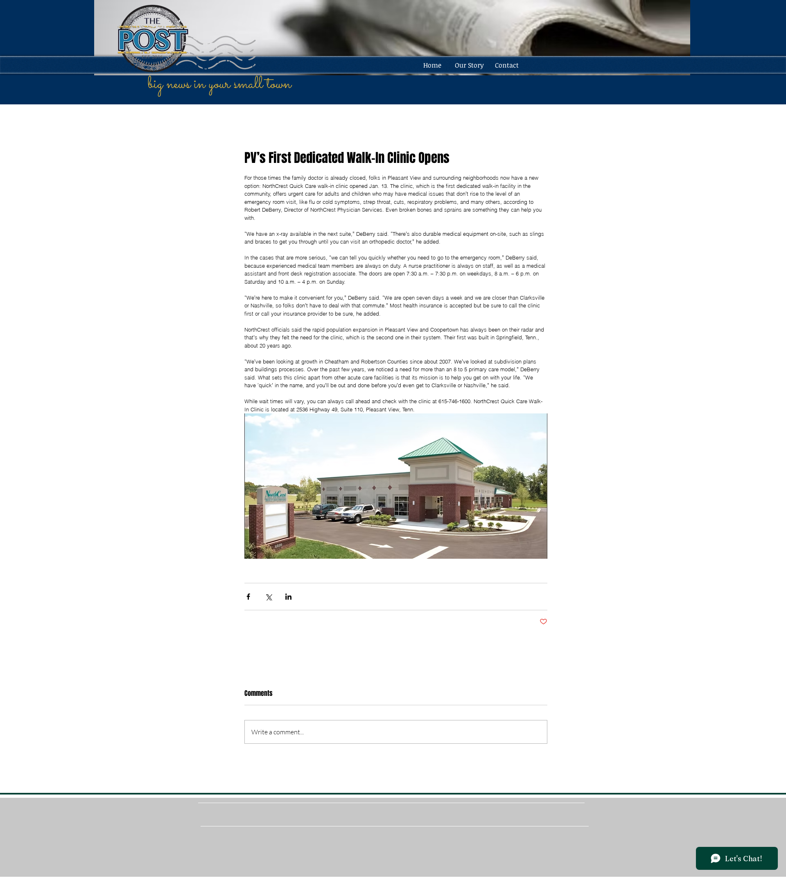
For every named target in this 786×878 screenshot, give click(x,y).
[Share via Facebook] (248, 596)
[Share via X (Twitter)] (268, 596)
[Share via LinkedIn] (288, 596)
